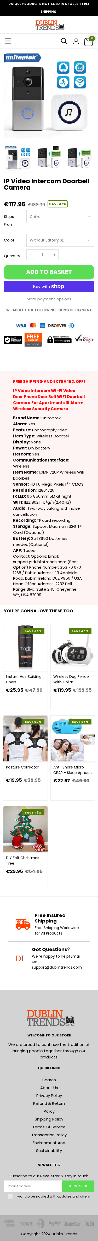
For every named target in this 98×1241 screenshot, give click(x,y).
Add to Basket (49, 272)
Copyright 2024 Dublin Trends (49, 1234)
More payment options (49, 299)
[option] (49, 93)
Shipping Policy (49, 1119)
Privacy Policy (49, 1095)
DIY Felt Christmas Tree (22, 860)
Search (49, 1080)
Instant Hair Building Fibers (24, 679)
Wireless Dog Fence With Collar (71, 679)
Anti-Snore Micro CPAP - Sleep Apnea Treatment (71, 770)
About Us (49, 1087)
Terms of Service (49, 1127)
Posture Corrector (22, 767)
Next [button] (88, 158)
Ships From (9, 220)
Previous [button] (10, 158)
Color (9, 240)
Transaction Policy (49, 1135)
